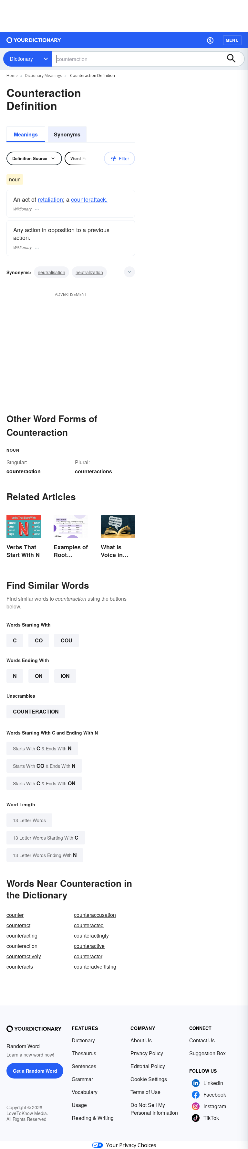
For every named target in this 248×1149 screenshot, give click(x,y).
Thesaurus (84, 1053)
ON (39, 676)
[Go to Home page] (33, 40)
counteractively (23, 956)
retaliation (50, 199)
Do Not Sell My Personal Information (154, 1108)
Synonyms (67, 134)
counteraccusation (95, 914)
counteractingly (91, 935)
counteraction (36, 711)
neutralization (89, 272)
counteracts (19, 966)
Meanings (26, 134)
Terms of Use (145, 1092)
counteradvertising (95, 966)
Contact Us (202, 1040)
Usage (79, 1105)
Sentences (84, 1066)
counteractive (89, 946)
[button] (210, 40)
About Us (141, 1040)
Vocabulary (85, 1092)
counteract (18, 925)
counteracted (89, 925)
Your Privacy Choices (131, 1145)
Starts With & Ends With (42, 748)
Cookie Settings (148, 1079)
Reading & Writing (93, 1118)
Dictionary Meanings (43, 75)
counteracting (21, 935)
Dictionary (21, 58)
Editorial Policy (147, 1066)
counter (15, 914)
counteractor (88, 956)
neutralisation (51, 272)
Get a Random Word (35, 1071)
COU (66, 640)
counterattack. (89, 199)
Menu (232, 40)
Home (12, 75)
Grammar (82, 1079)
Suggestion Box (207, 1053)
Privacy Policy (146, 1053)
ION (65, 676)
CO (39, 640)
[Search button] (234, 59)
